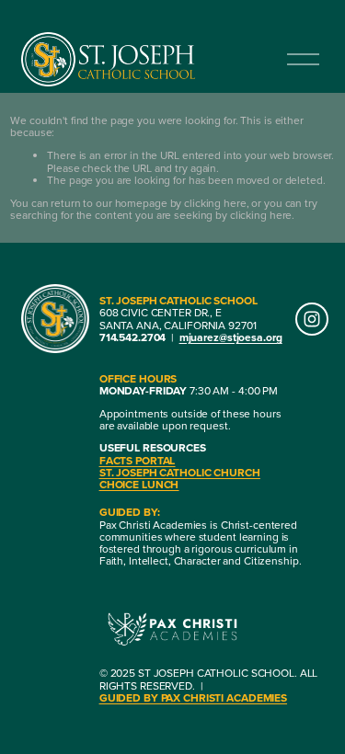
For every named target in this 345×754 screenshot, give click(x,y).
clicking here (215, 203)
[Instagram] (311, 319)
